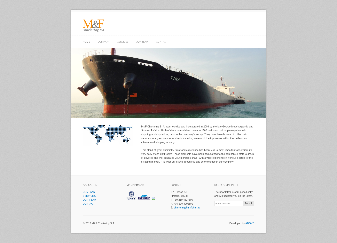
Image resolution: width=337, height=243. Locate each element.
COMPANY (104, 41)
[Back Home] (93, 26)
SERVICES (122, 41)
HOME (86, 41)
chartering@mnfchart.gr (187, 207)
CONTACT (161, 41)
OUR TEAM (142, 41)
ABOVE (249, 223)
